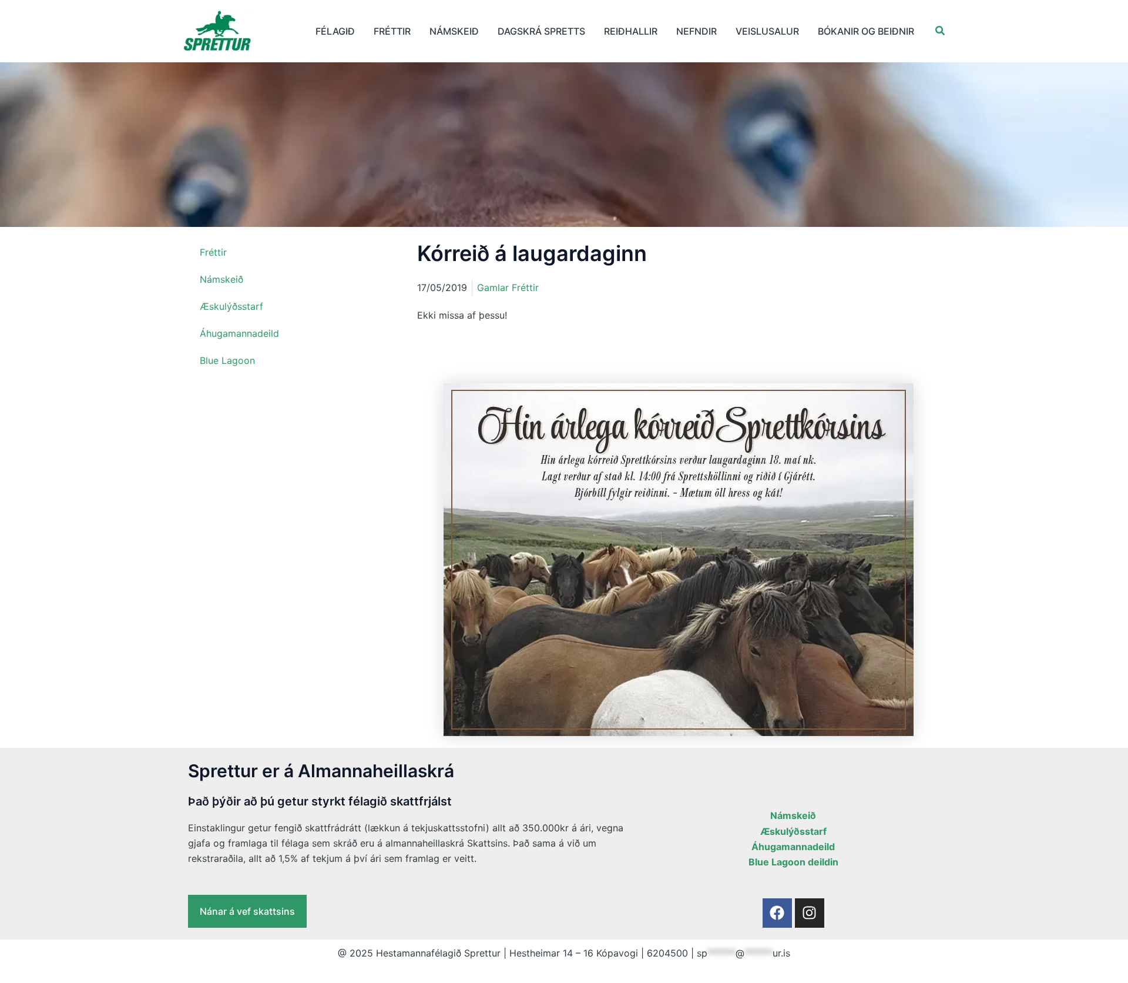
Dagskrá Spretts (541, 31)
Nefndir (696, 31)
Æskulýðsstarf (231, 306)
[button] (940, 31)
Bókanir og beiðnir (866, 31)
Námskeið (454, 31)
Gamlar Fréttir (508, 287)
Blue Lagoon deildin (793, 862)
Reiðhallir (630, 31)
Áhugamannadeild (239, 333)
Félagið (335, 31)
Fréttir (392, 31)
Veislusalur (767, 31)
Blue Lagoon (227, 360)
